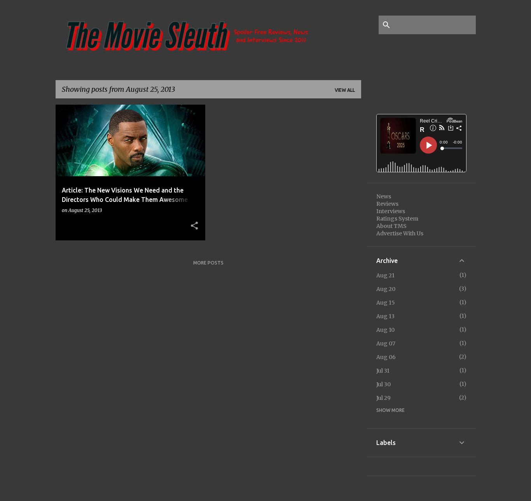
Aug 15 (385, 302)
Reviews (387, 203)
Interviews (390, 211)
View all (345, 90)
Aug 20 (385, 289)
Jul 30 (383, 384)
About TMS (391, 225)
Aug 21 (385, 275)
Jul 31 (383, 370)
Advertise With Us (399, 233)
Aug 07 (385, 343)
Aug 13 (385, 316)
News (383, 196)
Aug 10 (385, 329)
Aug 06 (386, 357)
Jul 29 (383, 397)
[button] (194, 226)
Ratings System (397, 218)
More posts (208, 262)
